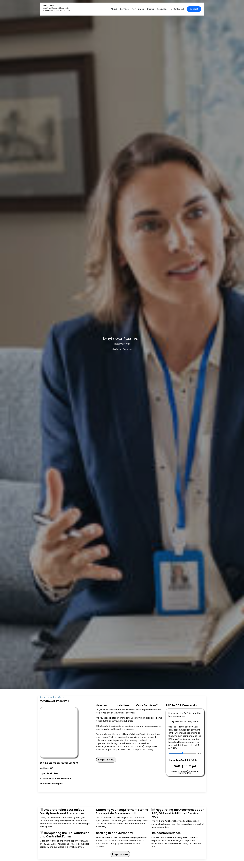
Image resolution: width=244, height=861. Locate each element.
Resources (162, 9)
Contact (194, 9)
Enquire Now (106, 759)
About (114, 9)
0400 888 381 (177, 9)
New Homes (138, 9)
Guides (150, 9)
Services (124, 9)
